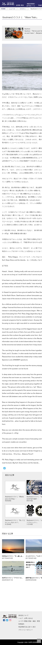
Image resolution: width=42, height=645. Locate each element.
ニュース (12, 9)
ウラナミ (23, 9)
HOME (3, 9)
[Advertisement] (15, 596)
